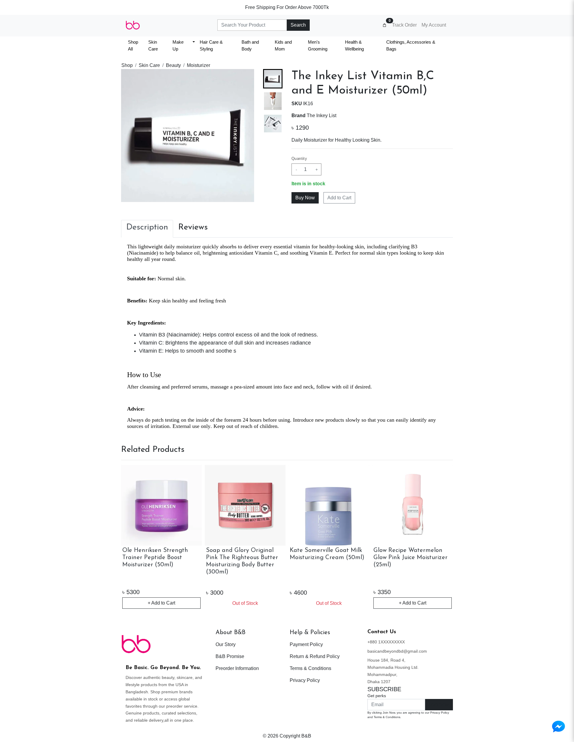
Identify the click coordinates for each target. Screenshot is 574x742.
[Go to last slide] (273, 78)
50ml (403, 581)
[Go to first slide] (443, 537)
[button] (273, 101)
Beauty (173, 65)
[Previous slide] (130, 537)
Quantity (299, 158)
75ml (421, 581)
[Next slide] (273, 192)
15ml (384, 581)
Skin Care (149, 65)
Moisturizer (198, 65)
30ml (440, 581)
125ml (318, 581)
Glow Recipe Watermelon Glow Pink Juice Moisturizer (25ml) (243, 557)
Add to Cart (339, 197)
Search (298, 24)
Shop (127, 65)
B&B (306, 735)
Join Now (439, 704)
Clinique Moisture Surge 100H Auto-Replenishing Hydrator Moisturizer (406, 557)
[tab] (147, 229)
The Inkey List (321, 115)
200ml (339, 581)
